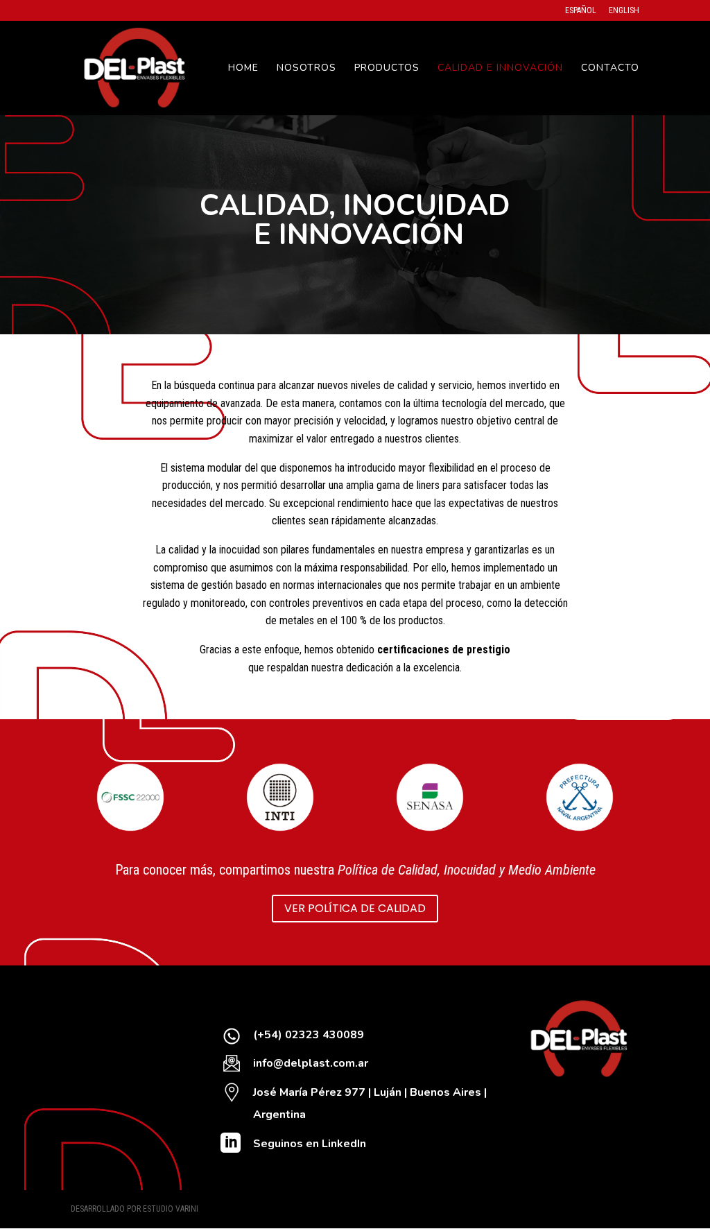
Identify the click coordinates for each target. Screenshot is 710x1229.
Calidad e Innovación (500, 68)
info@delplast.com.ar (310, 1063)
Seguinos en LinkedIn (309, 1143)
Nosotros (306, 68)
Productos (386, 68)
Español (580, 10)
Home (243, 68)
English (624, 10)
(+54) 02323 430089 (308, 1034)
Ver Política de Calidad (355, 908)
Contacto (610, 68)
